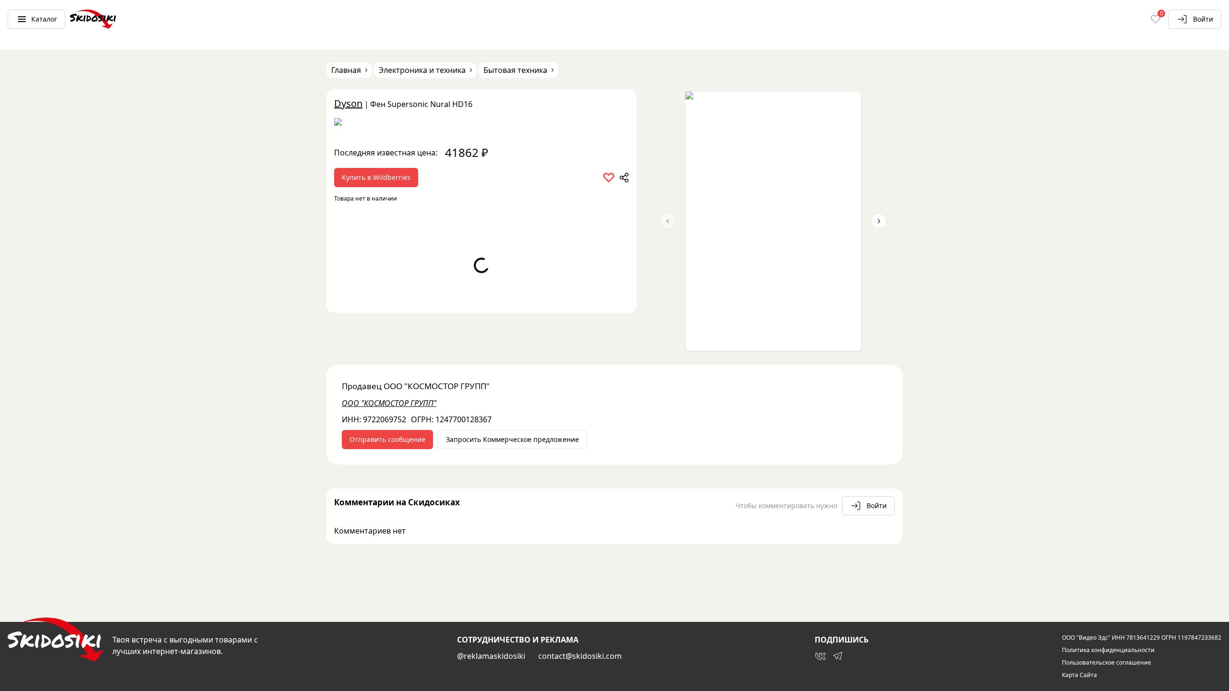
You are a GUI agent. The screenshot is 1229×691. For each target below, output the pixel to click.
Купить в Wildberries (376, 177)
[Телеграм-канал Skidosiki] (837, 656)
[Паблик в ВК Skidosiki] (820, 656)
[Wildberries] (481, 124)
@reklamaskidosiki (491, 656)
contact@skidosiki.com (580, 656)
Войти (1203, 19)
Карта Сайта (1079, 675)
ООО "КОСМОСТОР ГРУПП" (389, 403)
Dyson (348, 103)
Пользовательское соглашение (1106, 663)
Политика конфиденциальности (1108, 650)
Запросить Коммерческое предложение (512, 439)
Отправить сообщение (387, 439)
